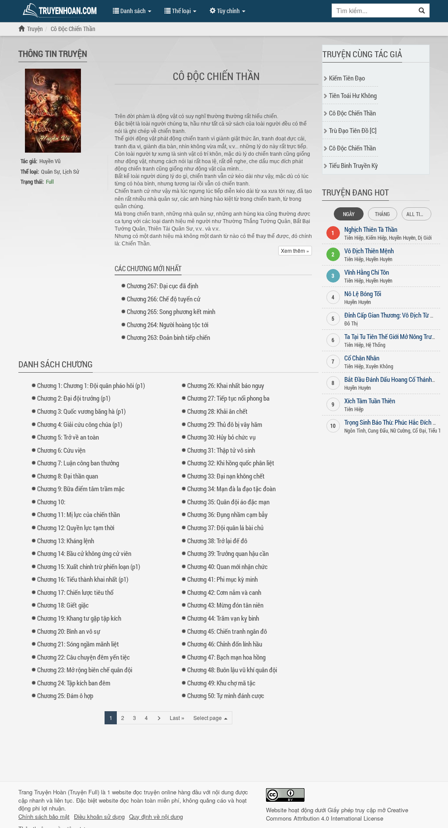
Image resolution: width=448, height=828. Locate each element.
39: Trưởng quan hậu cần (228, 553)
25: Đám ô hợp (65, 695)
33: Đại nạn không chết (226, 476)
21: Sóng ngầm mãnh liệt (78, 643)
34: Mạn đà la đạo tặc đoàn (231, 488)
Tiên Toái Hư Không (353, 95)
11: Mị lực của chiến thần (78, 514)
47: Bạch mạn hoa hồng (226, 657)
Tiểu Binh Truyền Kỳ (353, 165)
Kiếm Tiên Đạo (347, 77)
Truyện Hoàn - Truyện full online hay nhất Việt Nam (61, 10)
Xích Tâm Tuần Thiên (369, 400)
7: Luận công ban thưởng (78, 462)
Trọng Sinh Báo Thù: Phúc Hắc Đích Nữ (392, 422)
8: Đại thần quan (67, 476)
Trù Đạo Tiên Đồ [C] (353, 130)
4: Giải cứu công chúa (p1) (79, 424)
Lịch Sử (71, 171)
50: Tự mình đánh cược (225, 695)
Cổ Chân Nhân (361, 357)
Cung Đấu (378, 430)
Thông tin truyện (52, 53)
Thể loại (181, 11)
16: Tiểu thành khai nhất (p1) (82, 579)
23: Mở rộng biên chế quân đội (84, 669)
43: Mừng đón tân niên (225, 605)
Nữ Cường (400, 430)
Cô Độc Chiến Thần (352, 112)
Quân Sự (50, 171)
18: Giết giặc (63, 605)
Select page (208, 717)
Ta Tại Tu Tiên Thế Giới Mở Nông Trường (392, 336)
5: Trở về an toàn (68, 437)
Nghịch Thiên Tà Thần (370, 229)
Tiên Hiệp (354, 237)
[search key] (373, 10)
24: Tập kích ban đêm (73, 682)
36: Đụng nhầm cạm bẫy (227, 514)
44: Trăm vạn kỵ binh (223, 618)
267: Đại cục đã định (162, 285)
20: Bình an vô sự (68, 631)
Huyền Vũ (49, 161)
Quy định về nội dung (156, 817)
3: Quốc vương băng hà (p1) (81, 411)
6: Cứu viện (61, 450)
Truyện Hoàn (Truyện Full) (66, 792)
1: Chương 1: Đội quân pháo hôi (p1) (91, 385)
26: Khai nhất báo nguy (225, 385)
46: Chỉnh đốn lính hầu (224, 643)
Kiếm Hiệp (376, 237)
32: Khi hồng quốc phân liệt (230, 462)
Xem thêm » (295, 250)
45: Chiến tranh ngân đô (227, 631)
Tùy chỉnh (228, 11)
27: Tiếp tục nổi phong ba (228, 398)
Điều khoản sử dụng (99, 817)
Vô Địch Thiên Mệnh (369, 250)
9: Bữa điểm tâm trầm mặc (81, 488)
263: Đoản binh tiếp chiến (168, 337)
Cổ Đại (419, 430)
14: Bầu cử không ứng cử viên (84, 553)
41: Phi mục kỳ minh (222, 579)
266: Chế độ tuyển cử (163, 298)
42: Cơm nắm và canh (224, 592)
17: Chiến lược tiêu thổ (75, 592)
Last (177, 717)
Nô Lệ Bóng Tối (362, 293)
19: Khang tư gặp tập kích (79, 618)
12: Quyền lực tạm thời (75, 527)
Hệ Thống (375, 344)
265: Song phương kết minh (171, 311)
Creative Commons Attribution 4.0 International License (337, 814)
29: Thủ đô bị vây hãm (224, 424)
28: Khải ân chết (217, 411)
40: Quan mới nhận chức (227, 566)
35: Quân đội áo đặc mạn (228, 501)
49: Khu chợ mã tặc (221, 682)
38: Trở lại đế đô (217, 540)
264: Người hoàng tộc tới (167, 324)
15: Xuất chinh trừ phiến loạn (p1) (88, 566)
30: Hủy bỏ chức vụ (221, 437)
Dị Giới (425, 237)
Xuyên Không (379, 366)
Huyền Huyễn (402, 237)
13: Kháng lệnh (65, 540)
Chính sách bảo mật (44, 817)
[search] (422, 10)
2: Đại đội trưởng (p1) (73, 398)
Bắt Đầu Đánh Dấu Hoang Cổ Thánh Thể (393, 379)
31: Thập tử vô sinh (221, 450)
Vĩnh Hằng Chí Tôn (366, 272)
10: (51, 501)
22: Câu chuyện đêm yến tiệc (83, 657)
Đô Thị (351, 323)
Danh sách (133, 11)
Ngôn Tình (355, 430)
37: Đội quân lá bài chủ (225, 527)
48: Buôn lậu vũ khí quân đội (232, 669)
